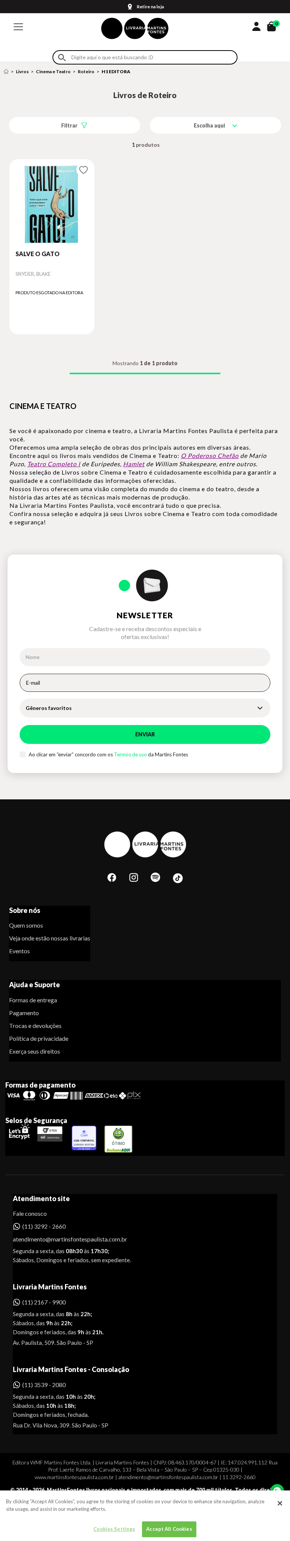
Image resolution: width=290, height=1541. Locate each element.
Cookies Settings (114, 1529)
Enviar (145, 734)
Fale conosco (30, 1213)
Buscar (62, 57)
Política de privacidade (38, 1038)
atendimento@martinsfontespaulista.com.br (63, 1239)
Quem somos (26, 925)
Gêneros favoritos (49, 708)
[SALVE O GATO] (51, 204)
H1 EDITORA (116, 71)
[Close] (280, 1503)
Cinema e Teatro (53, 71)
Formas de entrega (33, 999)
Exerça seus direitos (34, 1051)
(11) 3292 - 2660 (44, 1226)
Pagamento (24, 1012)
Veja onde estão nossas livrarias (49, 938)
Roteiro (86, 71)
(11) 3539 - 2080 (44, 1384)
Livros (22, 71)
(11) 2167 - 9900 (44, 1302)
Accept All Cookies (169, 1529)
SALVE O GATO (37, 253)
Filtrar (69, 125)
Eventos (19, 950)
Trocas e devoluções (35, 1025)
